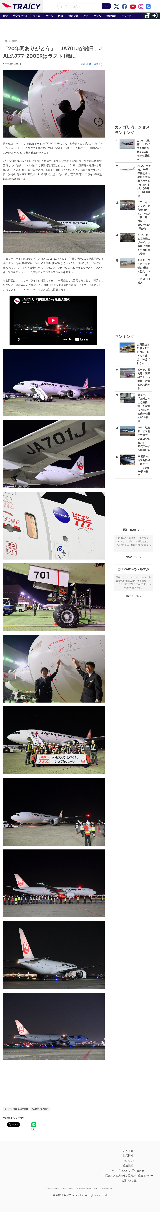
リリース (127, 15)
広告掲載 (128, 1165)
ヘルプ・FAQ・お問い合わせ (128, 1170)
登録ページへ (133, 556)
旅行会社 (73, 15)
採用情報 (128, 1155)
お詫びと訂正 (129, 1180)
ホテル (49, 15)
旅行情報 (111, 15)
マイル (36, 15)
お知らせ (128, 1150)
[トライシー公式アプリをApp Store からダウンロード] (21, 1167)
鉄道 (60, 15)
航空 (5, 15)
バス (86, 15)
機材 (14, 41)
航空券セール (20, 15)
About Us (128, 1160)
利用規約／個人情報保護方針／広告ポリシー (128, 1175)
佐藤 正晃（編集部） (92, 64)
